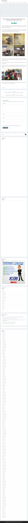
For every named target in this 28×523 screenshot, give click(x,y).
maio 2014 (3, 517)
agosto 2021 (3, 420)
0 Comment (20, 21)
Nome (4, 114)
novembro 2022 (4, 398)
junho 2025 (3, 353)
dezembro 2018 (4, 465)
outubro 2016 (4, 503)
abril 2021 (3, 426)
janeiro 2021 (3, 430)
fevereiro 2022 (4, 411)
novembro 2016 (4, 501)
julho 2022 (3, 404)
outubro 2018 (4, 468)
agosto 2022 (3, 402)
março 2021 (3, 427)
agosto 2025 (3, 350)
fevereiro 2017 (4, 497)
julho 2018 (3, 472)
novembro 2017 (4, 484)
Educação (3, 291)
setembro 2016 (4, 504)
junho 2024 (3, 370)
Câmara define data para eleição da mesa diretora (8, 323)
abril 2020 (3, 443)
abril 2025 (3, 356)
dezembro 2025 (4, 344)
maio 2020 (3, 442)
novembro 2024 (4, 363)
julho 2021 (3, 421)
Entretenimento (4, 294)
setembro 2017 (4, 487)
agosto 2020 (3, 437)
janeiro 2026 (3, 343)
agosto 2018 (3, 471)
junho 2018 (3, 474)
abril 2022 (3, 408)
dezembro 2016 (4, 500)
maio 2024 (3, 372)
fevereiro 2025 (4, 359)
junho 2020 (3, 440)
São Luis (3, 307)
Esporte (19, 2)
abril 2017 (3, 494)
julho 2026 (3, 334)
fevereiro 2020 (4, 446)
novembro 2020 (4, 433)
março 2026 (3, 340)
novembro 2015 (4, 513)
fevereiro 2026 (4, 341)
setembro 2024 (4, 366)
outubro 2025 (4, 347)
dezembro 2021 (4, 414)
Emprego (25, 2)
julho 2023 (3, 386)
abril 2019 (3, 459)
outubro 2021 (4, 417)
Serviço (22, 2)
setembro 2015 (4, 516)
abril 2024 (3, 373)
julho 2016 (3, 507)
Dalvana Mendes (4, 0)
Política (14, 2)
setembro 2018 (4, 469)
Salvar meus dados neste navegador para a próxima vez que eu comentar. (12, 125)
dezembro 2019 (4, 449)
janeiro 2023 (3, 395)
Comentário (4, 103)
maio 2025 (3, 354)
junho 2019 (3, 458)
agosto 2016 (3, 506)
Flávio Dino (3, 298)
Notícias (3, 87)
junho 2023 (3, 388)
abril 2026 (3, 338)
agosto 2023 (3, 385)
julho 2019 (3, 456)
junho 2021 (3, 423)
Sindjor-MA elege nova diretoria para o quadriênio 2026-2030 (9, 318)
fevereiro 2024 (4, 376)
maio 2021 (3, 424)
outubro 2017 (4, 485)
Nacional (7, 2)
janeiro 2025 (3, 360)
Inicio (4, 2)
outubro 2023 (4, 382)
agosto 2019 (3, 455)
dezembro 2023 (4, 379)
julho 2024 (3, 369)
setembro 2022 (4, 401)
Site (3, 121)
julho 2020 (3, 439)
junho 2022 (3, 405)
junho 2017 (3, 491)
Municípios (10, 2)
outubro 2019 (4, 452)
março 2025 (3, 357)
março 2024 (3, 375)
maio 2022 (3, 407)
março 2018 (3, 478)
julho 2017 (3, 490)
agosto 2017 (3, 488)
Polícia (16, 2)
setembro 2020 (4, 436)
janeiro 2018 (3, 481)
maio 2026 (3, 337)
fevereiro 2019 (4, 462)
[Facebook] (12, 23)
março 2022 (3, 410)
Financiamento (4, 297)
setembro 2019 (4, 453)
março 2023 (3, 392)
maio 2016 (3, 510)
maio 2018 (3, 475)
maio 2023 (3, 389)
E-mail (4, 117)
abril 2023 (3, 391)
